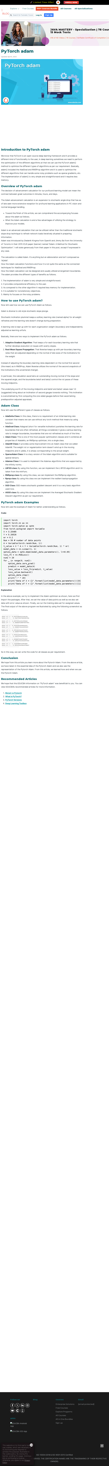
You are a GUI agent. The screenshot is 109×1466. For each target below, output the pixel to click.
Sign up (59, 1423)
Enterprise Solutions (65, 1404)
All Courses (65, 9)
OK (31, 1445)
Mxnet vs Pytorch (13, 693)
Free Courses (28, 9)
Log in (39, 15)
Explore (13, 9)
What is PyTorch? (13, 696)
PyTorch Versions (13, 700)
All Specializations (84, 9)
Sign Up (48, 15)
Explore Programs (64, 1412)
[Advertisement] (18, 740)
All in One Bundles (64, 1419)
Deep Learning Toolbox (16, 703)
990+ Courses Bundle (47, 9)
